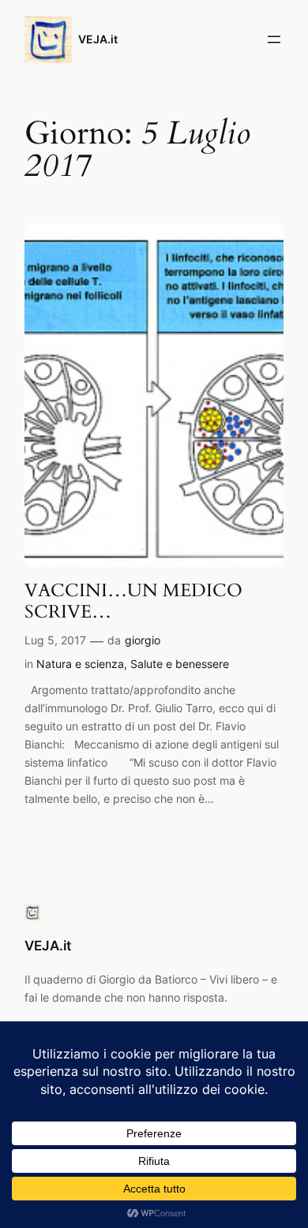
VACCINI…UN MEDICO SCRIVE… (133, 601)
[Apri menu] (274, 39)
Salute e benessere (179, 663)
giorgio (142, 640)
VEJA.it (98, 39)
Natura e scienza (80, 663)
